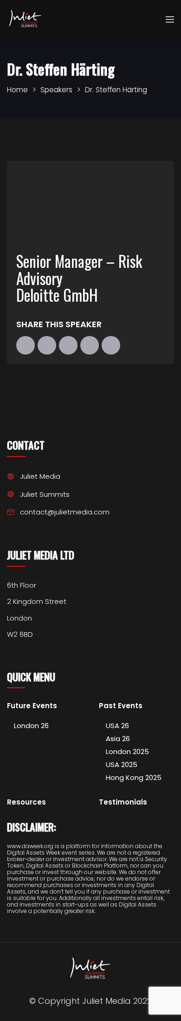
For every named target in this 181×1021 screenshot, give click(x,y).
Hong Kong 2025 (134, 777)
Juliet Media (40, 476)
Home (17, 90)
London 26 (31, 725)
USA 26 (117, 725)
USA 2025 (121, 764)
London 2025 (127, 751)
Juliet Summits (45, 494)
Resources (26, 802)
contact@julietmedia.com (65, 512)
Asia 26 (118, 738)
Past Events (120, 706)
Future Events (32, 706)
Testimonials (123, 802)
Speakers (56, 90)
